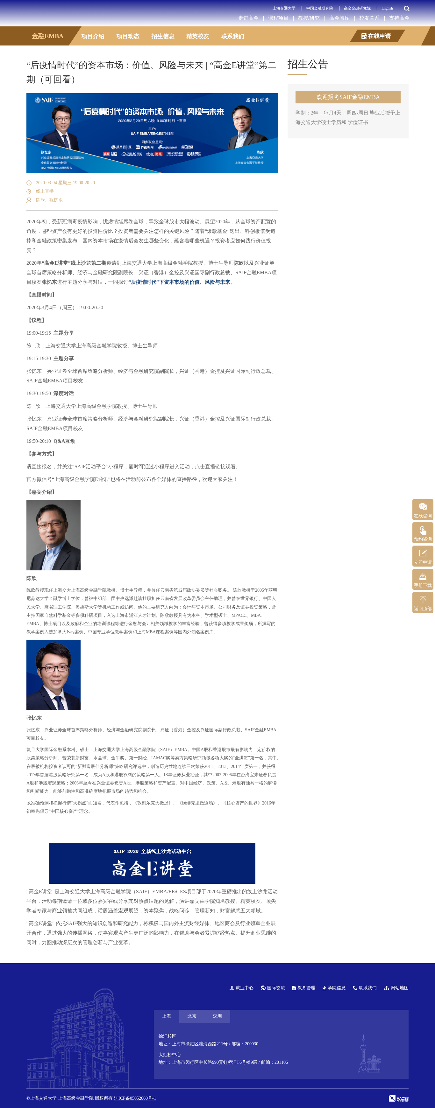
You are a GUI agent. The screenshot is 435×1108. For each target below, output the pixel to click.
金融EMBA (47, 35)
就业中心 (244, 988)
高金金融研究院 (357, 8)
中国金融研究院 (319, 8)
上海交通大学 (284, 8)
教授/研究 (309, 18)
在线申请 (379, 36)
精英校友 (197, 36)
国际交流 (276, 988)
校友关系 (369, 18)
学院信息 (337, 988)
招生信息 (163, 36)
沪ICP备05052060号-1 (135, 1098)
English (387, 8)
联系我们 (232, 36)
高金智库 (339, 18)
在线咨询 (423, 515)
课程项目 (278, 18)
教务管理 (306, 988)
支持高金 (399, 18)
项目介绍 (93, 36)
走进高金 (248, 18)
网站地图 (400, 988)
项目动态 (128, 36)
